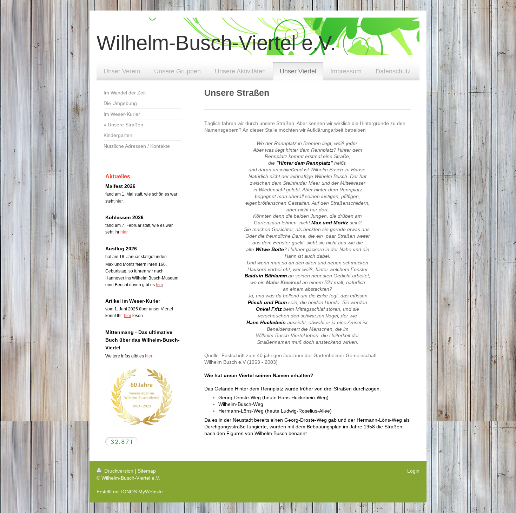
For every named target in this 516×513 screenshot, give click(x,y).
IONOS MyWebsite (142, 491)
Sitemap (147, 471)
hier (119, 201)
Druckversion (119, 471)
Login (413, 471)
